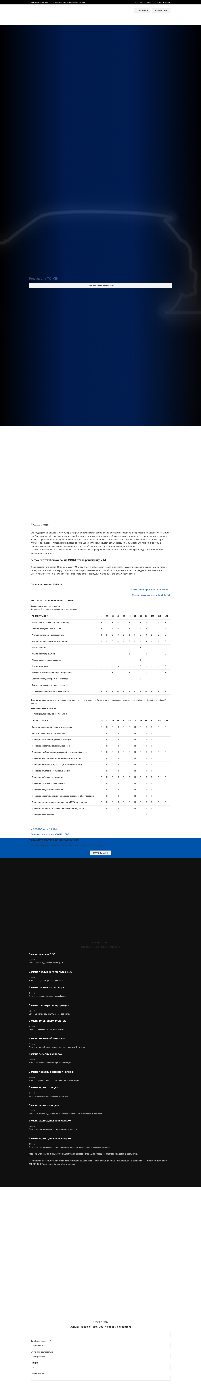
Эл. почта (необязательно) (42, 1352)
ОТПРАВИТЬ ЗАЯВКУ (100, 853)
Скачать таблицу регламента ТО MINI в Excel (150, 590)
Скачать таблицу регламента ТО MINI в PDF (151, 595)
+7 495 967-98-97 (161, 10)
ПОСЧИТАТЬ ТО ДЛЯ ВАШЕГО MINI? (100, 285)
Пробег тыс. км (37, 1374)
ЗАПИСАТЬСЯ (142, 10)
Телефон (34, 1363)
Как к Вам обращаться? (41, 1341)
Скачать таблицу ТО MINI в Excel (45, 829)
